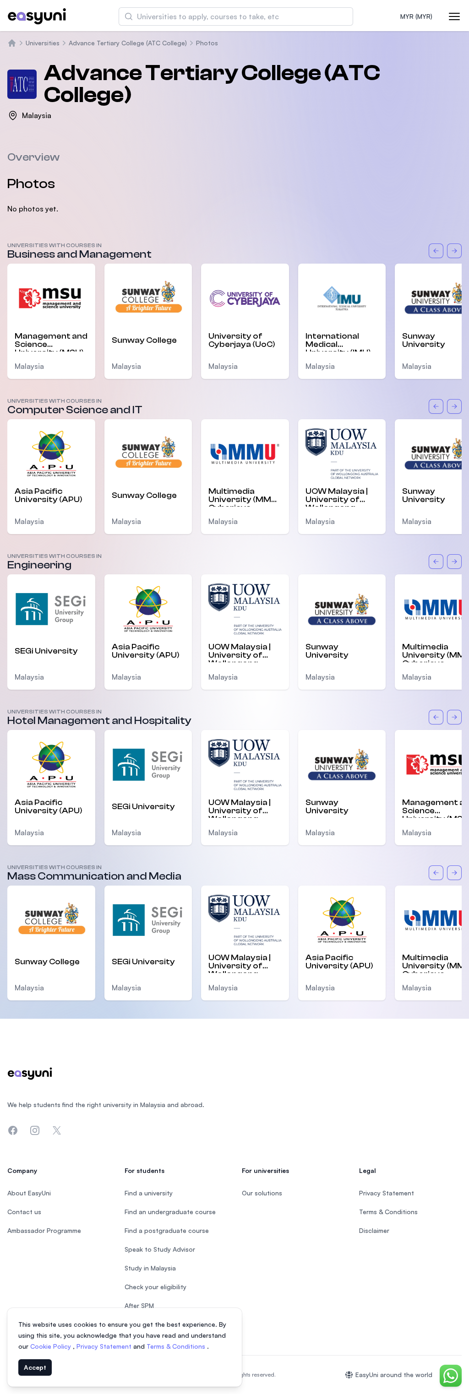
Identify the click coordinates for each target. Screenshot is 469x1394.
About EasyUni (29, 1193)
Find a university (149, 1193)
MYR (416, 16)
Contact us (24, 1212)
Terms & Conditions (177, 1346)
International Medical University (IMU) (338, 341)
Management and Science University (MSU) (51, 341)
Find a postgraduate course (167, 1230)
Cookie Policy (51, 1346)
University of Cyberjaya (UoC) (241, 340)
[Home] (11, 43)
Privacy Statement (104, 1346)
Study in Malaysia (150, 1268)
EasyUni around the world (393, 1374)
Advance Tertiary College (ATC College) (128, 43)
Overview (33, 157)
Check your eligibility (155, 1287)
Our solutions (262, 1193)
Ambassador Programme (44, 1230)
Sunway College (144, 340)
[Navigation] (454, 16)
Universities (43, 43)
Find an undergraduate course (170, 1212)
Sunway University (327, 651)
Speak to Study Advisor (160, 1249)
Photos (207, 43)
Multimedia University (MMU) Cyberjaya (244, 496)
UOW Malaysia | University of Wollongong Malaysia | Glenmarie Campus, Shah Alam (336, 496)
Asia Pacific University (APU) (48, 495)
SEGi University (46, 651)
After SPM (139, 1305)
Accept (35, 1367)
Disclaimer (374, 1230)
